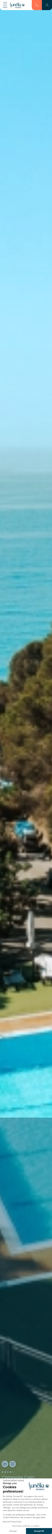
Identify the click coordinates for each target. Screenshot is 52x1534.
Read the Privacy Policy (12, 1522)
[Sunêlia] (17, 5)
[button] (47, 5)
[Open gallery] (5, 1464)
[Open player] (12, 1464)
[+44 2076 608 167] (36, 4)
